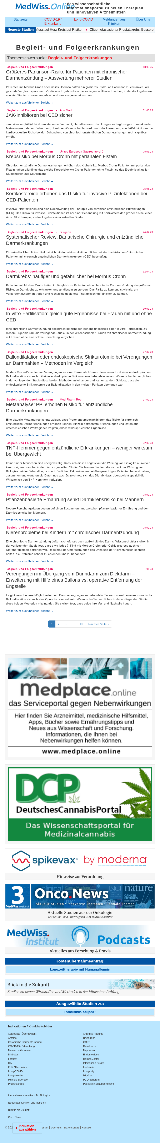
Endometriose (91, 1054)
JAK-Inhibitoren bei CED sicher (39, 115)
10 (81, 624)
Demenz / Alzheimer (19, 1050)
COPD (86, 1042)
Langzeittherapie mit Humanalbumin (80, 969)
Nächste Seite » (98, 624)
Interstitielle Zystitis (93, 1063)
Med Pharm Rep (70, 399)
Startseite (21, 19)
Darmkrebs (89, 1046)
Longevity (88, 1071)
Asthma (12, 1038)
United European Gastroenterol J (81, 151)
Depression (89, 1050)
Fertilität (12, 1059)
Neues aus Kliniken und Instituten (27, 1102)
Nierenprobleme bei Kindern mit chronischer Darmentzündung (72, 532)
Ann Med (66, 110)
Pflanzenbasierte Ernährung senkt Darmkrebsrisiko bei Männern (75, 499)
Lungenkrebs (15, 1075)
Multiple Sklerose (18, 1079)
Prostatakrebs (16, 1083)
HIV (10, 1063)
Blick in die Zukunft (18, 1110)
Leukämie (88, 1067)
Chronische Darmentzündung (25, 1042)
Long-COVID (83, 19)
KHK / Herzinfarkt (18, 1067)
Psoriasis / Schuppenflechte (99, 1083)
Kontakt (86, 1127)
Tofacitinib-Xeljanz (80, 1012)
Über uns (56, 1127)
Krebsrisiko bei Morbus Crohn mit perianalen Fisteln (61, 156)
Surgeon (65, 232)
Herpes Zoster (91, 1059)
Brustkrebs (89, 1038)
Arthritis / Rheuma (93, 1033)
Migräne (87, 1075)
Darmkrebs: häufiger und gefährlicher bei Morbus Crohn (66, 276)
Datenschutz (71, 1127)
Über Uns (143, 19)
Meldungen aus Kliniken (114, 21)
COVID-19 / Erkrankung (52, 21)
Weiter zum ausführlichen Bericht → (29, 102)
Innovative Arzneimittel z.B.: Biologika (29, 1095)
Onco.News (14, 1117)
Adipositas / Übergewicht (22, 1033)
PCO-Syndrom (91, 1079)
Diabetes (13, 1054)
